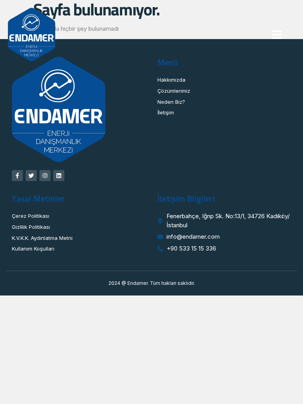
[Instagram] (44, 175)
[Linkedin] (58, 175)
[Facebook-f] (17, 175)
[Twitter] (31, 175)
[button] (277, 34)
